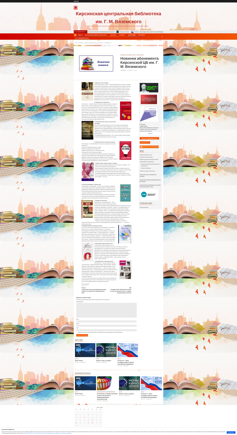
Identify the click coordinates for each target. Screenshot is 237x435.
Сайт (77, 328)
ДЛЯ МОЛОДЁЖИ (132, 35)
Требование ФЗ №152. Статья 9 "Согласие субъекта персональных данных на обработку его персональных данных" (47, 433)
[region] (118, 431)
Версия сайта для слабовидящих (150, 146)
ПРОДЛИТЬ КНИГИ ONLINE (146, 157)
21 (92, 420)
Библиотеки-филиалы (146, 168)
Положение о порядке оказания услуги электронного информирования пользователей (148, 31)
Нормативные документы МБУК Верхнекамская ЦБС (106, 391)
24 (76, 422)
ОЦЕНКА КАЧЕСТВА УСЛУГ (146, 155)
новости (85, 285)
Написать (150, 133)
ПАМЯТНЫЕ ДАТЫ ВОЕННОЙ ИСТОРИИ (149, 159)
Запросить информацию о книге (149, 138)
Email (77, 323)
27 (88, 422)
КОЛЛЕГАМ (121, 35)
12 (84, 417)
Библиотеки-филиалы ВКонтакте (147, 171)
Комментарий (79, 301)
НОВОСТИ (80, 35)
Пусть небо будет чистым (108, 31)
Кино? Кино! (121, 31)
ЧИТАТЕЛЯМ (113, 35)
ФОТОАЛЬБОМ (141, 35)
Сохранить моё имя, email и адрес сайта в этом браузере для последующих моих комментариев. (100, 332)
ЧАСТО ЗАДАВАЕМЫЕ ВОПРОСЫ (82, 38)
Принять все (231, 432)
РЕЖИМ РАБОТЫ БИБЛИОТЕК (147, 161)
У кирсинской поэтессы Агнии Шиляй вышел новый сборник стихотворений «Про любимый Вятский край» (94, 290)
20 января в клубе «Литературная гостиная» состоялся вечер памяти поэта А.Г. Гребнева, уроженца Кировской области (120, 290)
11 (80, 417)
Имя (77, 319)
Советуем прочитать (140, 54)
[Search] (162, 36)
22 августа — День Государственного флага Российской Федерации (126, 362)
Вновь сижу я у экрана (103, 360)
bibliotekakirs (123, 70)
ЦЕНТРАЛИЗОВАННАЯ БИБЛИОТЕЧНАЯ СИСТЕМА (95, 35)
